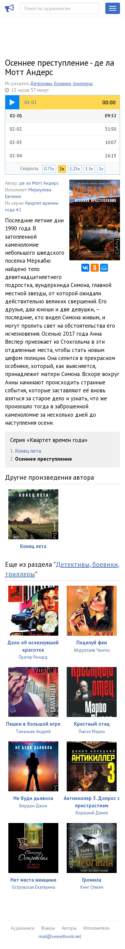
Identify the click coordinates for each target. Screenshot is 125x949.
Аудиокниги (22, 928)
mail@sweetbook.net (60, 936)
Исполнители (96, 928)
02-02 (63, 129)
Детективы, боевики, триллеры (61, 83)
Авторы (69, 928)
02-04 (63, 156)
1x (62, 169)
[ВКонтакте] (85, 268)
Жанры (48, 928)
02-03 (63, 142)
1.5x (89, 169)
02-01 (63, 116)
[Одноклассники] (95, 268)
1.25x (75, 169)
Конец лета (28, 450)
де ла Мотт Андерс (39, 183)
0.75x (49, 169)
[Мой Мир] (104, 268)
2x (101, 169)
